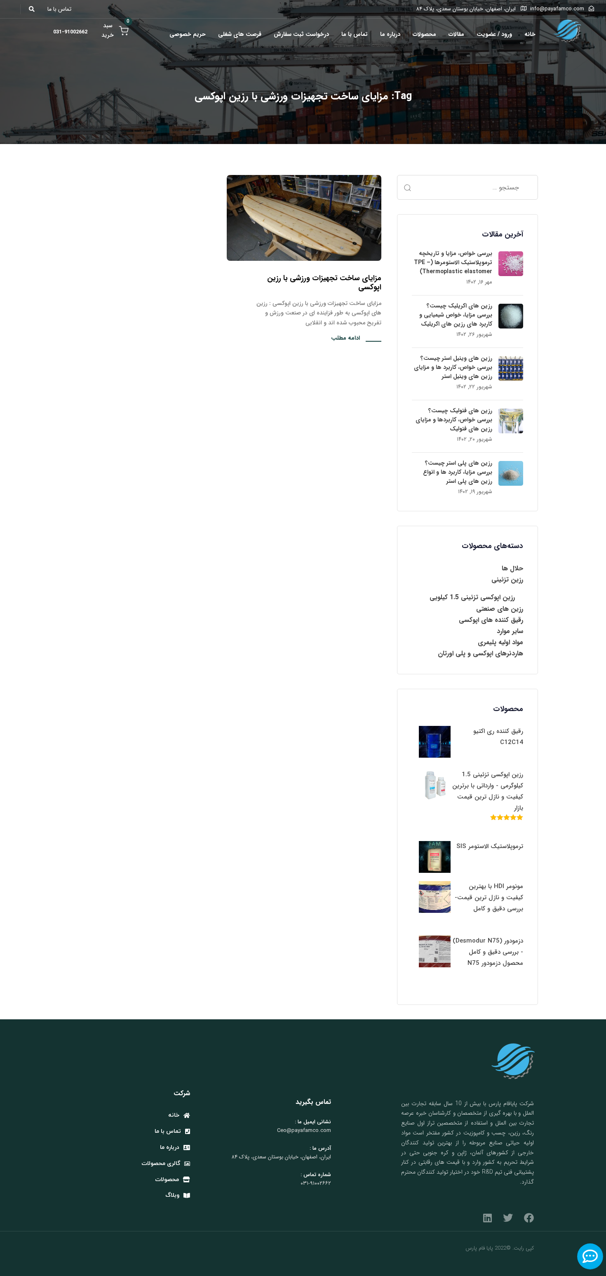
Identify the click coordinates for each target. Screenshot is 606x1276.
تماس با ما (354, 34)
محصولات (424, 34)
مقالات (456, 34)
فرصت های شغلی (239, 34)
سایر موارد (510, 631)
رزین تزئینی (507, 579)
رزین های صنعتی (499, 609)
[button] (34, 9)
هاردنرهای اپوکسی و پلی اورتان (480, 653)
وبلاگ (172, 1195)
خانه (530, 34)
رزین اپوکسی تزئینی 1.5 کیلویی (472, 597)
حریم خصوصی (187, 34)
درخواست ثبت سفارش (301, 34)
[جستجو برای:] (467, 187)
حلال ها (512, 568)
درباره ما (390, 34)
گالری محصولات (160, 1163)
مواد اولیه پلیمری (500, 642)
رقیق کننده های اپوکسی (491, 620)
